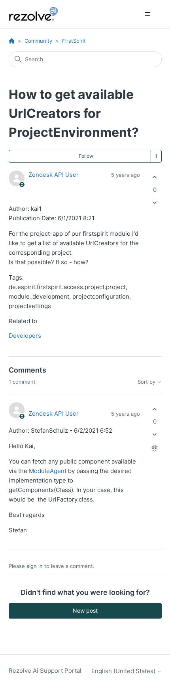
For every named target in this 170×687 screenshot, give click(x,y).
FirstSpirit (74, 41)
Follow (86, 156)
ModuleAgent (47, 471)
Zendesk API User (53, 174)
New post (85, 610)
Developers (25, 335)
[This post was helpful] (155, 177)
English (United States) (124, 671)
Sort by (147, 382)
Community (38, 41)
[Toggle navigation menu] (148, 14)
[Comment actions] (155, 448)
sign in (34, 566)
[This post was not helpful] (155, 202)
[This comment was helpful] (155, 409)
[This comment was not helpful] (155, 434)
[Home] (38, 14)
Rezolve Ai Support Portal (45, 670)
